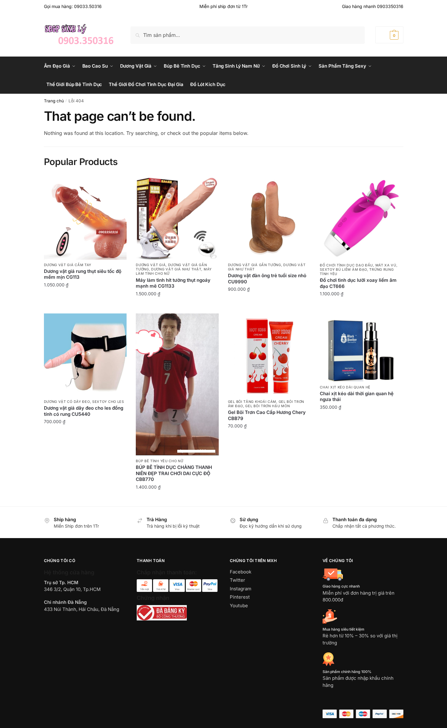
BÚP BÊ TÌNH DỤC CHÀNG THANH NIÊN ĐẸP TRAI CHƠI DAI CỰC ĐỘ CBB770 (174, 473)
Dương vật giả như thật (176, 269)
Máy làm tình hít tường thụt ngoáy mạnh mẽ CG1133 (173, 283)
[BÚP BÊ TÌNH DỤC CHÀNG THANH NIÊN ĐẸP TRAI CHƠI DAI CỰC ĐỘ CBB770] (177, 384)
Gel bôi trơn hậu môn (267, 406)
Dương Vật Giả (151, 265)
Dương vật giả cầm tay (68, 265)
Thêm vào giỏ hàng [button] (85, 298)
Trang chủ (54, 100)
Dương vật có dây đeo (67, 401)
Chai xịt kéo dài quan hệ (345, 387)
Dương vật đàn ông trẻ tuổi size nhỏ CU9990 (267, 279)
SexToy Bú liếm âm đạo (343, 269)
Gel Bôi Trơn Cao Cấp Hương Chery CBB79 (267, 415)
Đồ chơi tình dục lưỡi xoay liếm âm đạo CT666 (358, 283)
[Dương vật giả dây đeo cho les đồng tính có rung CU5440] (85, 354)
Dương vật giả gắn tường (254, 265)
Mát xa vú (385, 265)
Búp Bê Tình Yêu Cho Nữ (159, 461)
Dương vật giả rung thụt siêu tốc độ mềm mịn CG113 (82, 274)
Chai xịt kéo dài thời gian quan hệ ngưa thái (357, 397)
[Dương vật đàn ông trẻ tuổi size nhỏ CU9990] (269, 218)
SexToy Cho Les (108, 401)
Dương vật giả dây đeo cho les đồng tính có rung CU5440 (83, 411)
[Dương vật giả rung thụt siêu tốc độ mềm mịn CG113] (85, 218)
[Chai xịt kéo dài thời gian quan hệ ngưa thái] (361, 347)
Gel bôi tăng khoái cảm (252, 401)
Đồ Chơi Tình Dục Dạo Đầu (346, 265)
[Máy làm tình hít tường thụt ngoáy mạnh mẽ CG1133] (177, 218)
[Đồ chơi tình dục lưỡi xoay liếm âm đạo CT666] (361, 218)
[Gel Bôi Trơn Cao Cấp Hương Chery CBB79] (269, 354)
